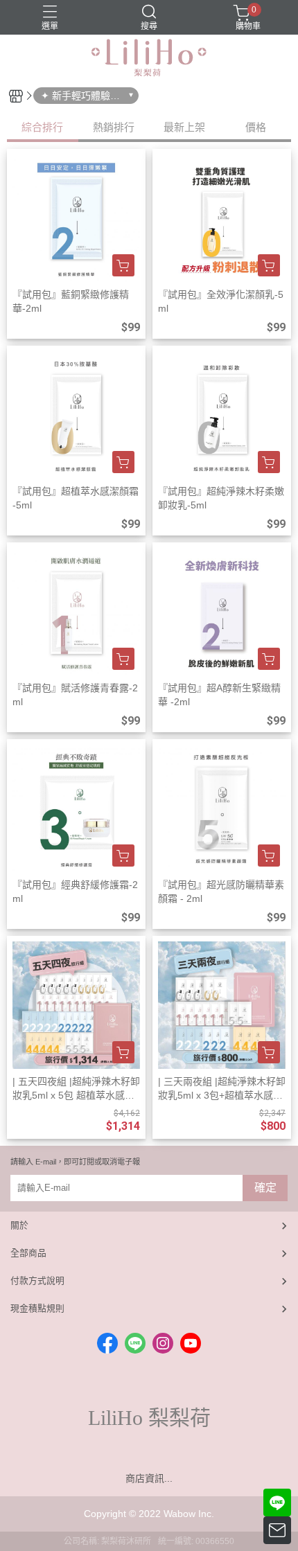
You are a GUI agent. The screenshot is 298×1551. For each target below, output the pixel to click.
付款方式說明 (37, 1280)
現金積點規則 (37, 1308)
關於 (19, 1225)
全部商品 (28, 1253)
